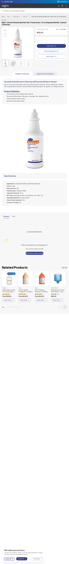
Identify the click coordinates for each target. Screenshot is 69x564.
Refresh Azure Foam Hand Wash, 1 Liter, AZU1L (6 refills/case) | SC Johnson (58, 290)
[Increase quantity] (45, 40)
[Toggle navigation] (66, 5)
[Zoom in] (5, 30)
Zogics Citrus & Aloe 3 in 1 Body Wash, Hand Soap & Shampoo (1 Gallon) (8, 290)
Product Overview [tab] (22, 74)
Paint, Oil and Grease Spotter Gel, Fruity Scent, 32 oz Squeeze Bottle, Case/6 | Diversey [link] (49, 16)
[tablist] (34, 74)
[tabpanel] (34, 141)
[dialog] (23, 554)
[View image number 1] (5, 63)
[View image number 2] (13, 63)
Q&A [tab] (13, 216)
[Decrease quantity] (39, 40)
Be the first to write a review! (34, 253)
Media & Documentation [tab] (45, 74)
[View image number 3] (21, 63)
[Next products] (65, 307)
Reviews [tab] (6, 216)
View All (64, 267)
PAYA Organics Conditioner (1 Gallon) (25, 290)
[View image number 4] (28, 63)
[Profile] (59, 6)
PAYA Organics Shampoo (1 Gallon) (41, 290)
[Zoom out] (5, 34)
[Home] (5, 5)
